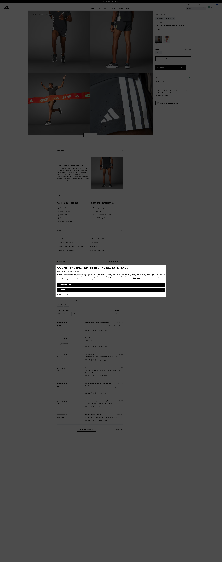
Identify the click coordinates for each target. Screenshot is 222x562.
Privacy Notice (136, 278)
